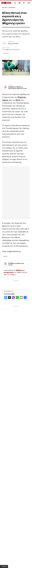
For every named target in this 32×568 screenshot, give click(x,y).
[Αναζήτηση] (15, 3)
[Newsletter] (19, 3)
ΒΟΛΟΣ (5, 256)
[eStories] (24, 3)
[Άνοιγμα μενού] (29, 3)
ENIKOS (6, 2)
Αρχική (4, 7)
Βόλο (18, 100)
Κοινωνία (12, 7)
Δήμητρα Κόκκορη (13, 43)
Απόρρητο (4, 566)
